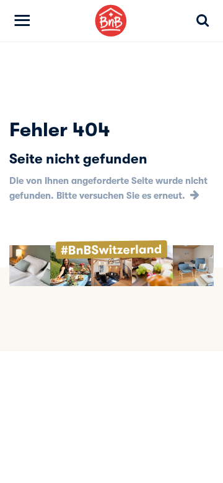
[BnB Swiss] (111, 20)
